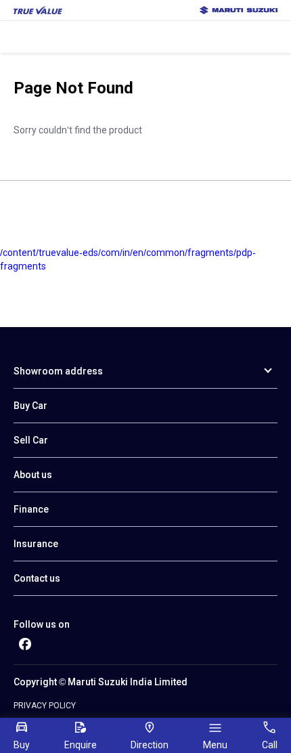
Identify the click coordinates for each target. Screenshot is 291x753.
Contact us (37, 578)
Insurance (36, 543)
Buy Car (30, 405)
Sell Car (31, 440)
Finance (31, 509)
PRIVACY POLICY (45, 705)
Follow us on (42, 624)
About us (33, 474)
